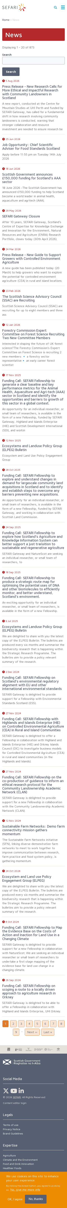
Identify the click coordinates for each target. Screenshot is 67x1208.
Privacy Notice (11, 1129)
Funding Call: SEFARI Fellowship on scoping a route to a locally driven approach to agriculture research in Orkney (29, 991)
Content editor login (14, 1102)
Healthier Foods (12, 1168)
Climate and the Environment (20, 1159)
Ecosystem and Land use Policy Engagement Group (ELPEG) (26, 878)
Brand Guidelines (13, 1133)
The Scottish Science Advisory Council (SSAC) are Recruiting (31, 298)
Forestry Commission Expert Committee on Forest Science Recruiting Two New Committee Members (33, 334)
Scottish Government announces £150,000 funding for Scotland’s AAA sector (31, 178)
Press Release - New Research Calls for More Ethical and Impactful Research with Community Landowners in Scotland (32, 92)
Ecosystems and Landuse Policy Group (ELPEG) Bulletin (32, 448)
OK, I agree (15, 1199)
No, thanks (36, 1199)
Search (7, 54)
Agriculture (9, 1155)
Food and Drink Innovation (18, 1163)
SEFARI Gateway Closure (21, 216)
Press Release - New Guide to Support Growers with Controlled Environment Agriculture (31, 258)
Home (5, 19)
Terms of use (10, 1124)
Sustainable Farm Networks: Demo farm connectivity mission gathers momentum (33, 830)
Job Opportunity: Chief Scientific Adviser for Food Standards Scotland (31, 146)
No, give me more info (25, 1189)
